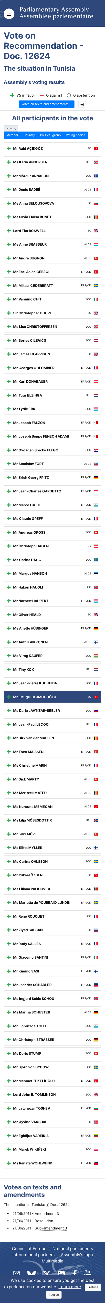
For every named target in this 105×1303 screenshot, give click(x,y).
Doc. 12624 (60, 1204)
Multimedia (52, 1261)
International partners (33, 1254)
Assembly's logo (77, 1254)
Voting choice (75, 135)
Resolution (44, 1221)
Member (12, 135)
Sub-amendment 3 (51, 1228)
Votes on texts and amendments (45, 104)
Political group (50, 135)
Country (29, 135)
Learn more (70, 1286)
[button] (82, 104)
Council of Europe (29, 1248)
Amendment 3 (47, 1213)
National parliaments (72, 1248)
